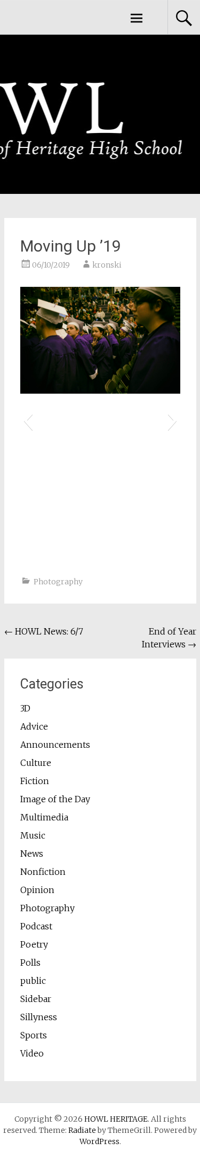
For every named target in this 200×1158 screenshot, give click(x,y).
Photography (58, 581)
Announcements (55, 744)
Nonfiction (43, 871)
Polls (30, 962)
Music (32, 835)
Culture (35, 762)
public (33, 980)
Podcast (36, 926)
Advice (34, 726)
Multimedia (44, 817)
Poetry (34, 944)
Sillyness (38, 1017)
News (31, 853)
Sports (33, 1035)
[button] (28, 420)
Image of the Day (55, 799)
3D (25, 708)
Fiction (34, 781)
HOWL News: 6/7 (43, 631)
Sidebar (35, 998)
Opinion (37, 890)
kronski (107, 265)
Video (32, 1053)
